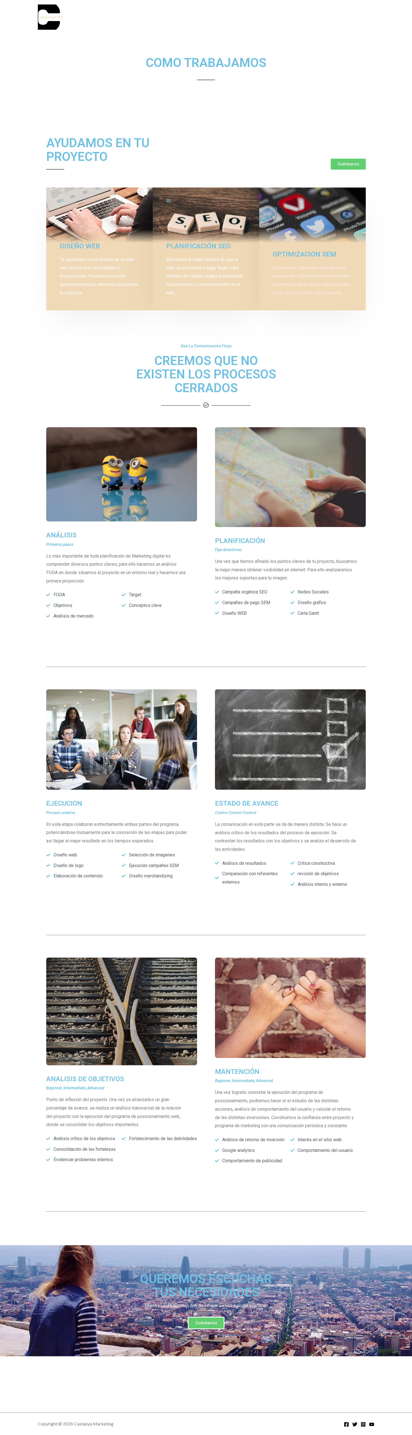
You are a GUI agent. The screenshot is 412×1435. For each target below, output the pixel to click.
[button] (348, 164)
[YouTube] (371, 1424)
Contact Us (278, 17)
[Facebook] (346, 1424)
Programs (248, 17)
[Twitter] (354, 1424)
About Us (307, 17)
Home (224, 17)
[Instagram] (363, 1424)
